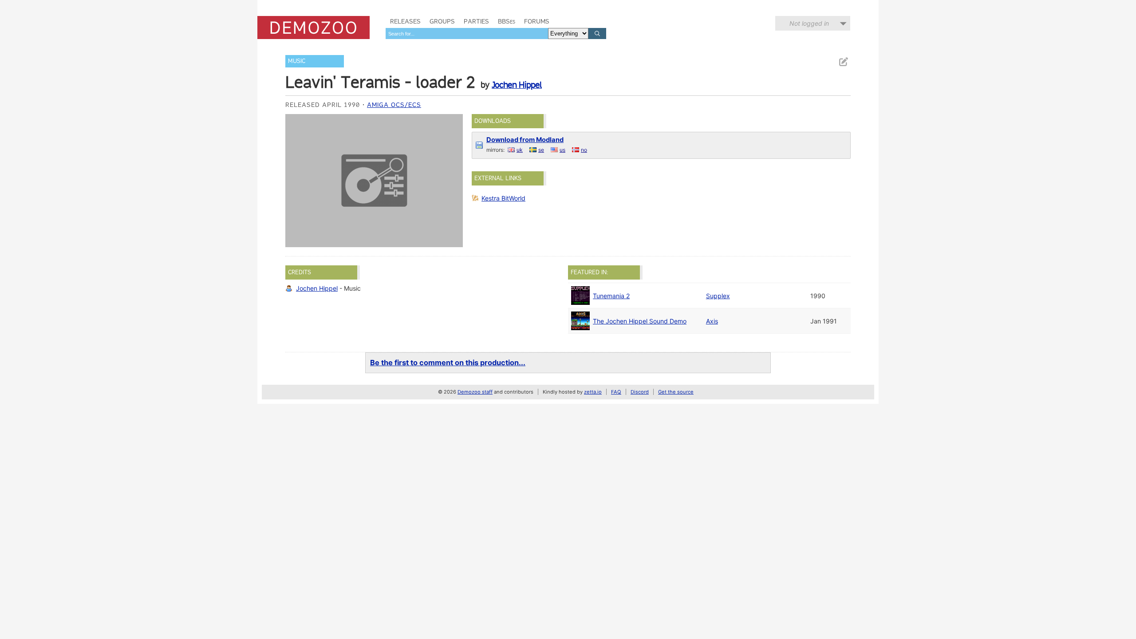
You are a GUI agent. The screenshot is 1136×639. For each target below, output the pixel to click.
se (541, 149)
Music (296, 61)
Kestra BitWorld (503, 198)
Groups (442, 21)
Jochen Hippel (517, 84)
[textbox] (467, 33)
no (584, 149)
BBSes (506, 21)
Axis (712, 321)
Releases (405, 21)
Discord (640, 392)
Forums (536, 21)
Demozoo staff (475, 392)
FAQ (616, 392)
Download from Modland (525, 140)
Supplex (718, 296)
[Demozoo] (313, 27)
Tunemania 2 (611, 296)
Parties (476, 21)
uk (520, 149)
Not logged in (809, 23)
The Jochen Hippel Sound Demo (639, 321)
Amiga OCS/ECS (394, 105)
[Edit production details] (843, 61)
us (562, 149)
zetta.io (593, 392)
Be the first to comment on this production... (447, 362)
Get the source (676, 392)
